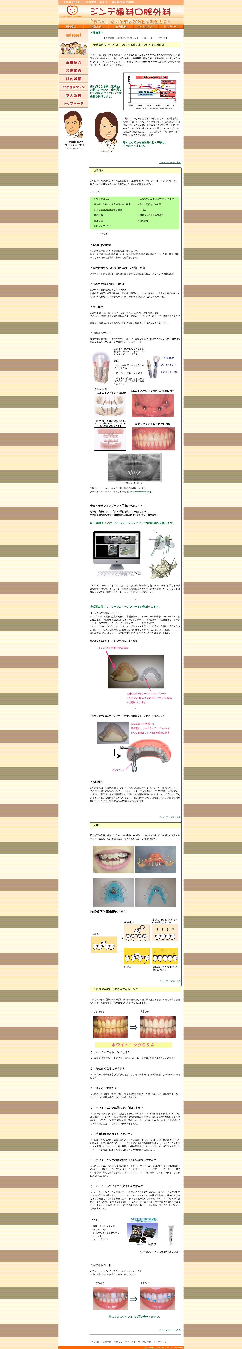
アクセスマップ (132, 1342)
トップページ (160, 1342)
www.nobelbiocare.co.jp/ (141, 491)
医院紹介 (95, 1342)
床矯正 (144, 38)
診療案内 (107, 1342)
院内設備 (118, 1342)
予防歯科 (110, 38)
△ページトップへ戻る (170, 162)
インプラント (132, 38)
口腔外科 (121, 38)
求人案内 (147, 1342)
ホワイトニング (157, 38)
